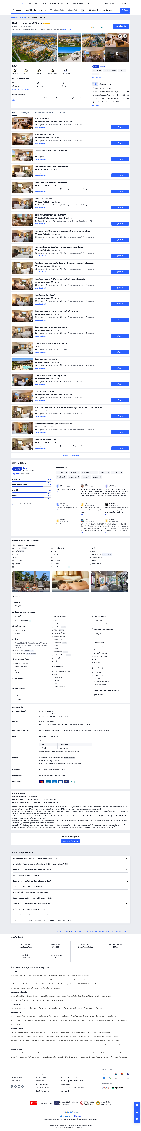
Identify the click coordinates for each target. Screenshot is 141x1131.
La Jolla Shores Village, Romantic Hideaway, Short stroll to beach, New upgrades (46, 984)
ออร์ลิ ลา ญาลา (15, 984)
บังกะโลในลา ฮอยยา (16, 1008)
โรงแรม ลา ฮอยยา (104, 931)
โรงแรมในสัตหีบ (65, 1020)
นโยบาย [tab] (62, 113)
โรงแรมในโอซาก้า (73, 1053)
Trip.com (59, 931)
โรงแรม (66, 931)
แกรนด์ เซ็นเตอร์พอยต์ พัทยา (19, 1032)
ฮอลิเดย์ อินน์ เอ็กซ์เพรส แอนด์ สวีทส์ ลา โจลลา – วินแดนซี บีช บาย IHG (31, 980)
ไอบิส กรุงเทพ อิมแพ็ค (52, 1036)
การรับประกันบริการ (16, 1077)
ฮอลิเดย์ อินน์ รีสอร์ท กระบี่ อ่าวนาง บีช (22, 1045)
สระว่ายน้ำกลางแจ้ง (59, 548)
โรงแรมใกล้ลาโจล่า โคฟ (74, 996)
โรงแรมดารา (123, 1045)
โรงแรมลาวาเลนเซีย (64, 976)
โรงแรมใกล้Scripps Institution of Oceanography (96, 996)
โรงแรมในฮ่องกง (16, 1053)
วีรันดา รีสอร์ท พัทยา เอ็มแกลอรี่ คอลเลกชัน (43, 1041)
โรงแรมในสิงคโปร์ (25, 1057)
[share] (137, 1112)
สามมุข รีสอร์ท (98, 1045)
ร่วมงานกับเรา (40, 1081)
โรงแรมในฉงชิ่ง (36, 1057)
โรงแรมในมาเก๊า (85, 1057)
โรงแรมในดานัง (107, 1053)
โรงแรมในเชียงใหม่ (16, 1024)
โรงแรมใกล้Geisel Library (18, 996)
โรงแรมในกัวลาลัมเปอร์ (49, 1057)
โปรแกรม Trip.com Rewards (69, 1077)
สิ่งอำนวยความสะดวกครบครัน (21, 89)
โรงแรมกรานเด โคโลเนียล (18, 976)
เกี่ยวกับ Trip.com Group (43, 1091)
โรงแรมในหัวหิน (109, 1020)
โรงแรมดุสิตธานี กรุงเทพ (87, 1041)
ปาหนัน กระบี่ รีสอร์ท (113, 1041)
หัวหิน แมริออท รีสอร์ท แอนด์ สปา (60, 1032)
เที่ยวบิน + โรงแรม (41, 3)
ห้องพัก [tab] (14, 113)
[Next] (128, 581)
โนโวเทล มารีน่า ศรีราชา (111, 1045)
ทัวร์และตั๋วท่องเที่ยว (56, 3)
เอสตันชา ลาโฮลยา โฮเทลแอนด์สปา (96, 980)
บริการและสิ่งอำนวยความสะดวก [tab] (45, 113)
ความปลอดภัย (65, 1091)
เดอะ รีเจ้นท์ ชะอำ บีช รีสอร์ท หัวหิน (68, 1041)
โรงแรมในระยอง (64, 1016)
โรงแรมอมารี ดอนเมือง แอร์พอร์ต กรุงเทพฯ (69, 1045)
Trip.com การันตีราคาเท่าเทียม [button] (102, 28)
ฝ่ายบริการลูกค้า (15, 1074)
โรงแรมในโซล (14, 1057)
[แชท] (137, 1119)
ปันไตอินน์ (57, 988)
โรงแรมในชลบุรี (100, 1016)
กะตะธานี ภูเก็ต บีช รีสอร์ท (68, 1036)
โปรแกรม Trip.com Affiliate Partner (72, 1081)
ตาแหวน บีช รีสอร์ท (38, 1036)
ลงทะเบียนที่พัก (65, 1084)
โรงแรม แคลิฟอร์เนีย (91, 931)
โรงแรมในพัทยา (99, 1020)
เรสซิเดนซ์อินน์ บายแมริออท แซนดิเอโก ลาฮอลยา (25, 988)
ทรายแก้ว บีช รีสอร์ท (112, 1036)
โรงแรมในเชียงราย (53, 1020)
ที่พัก (21, 3)
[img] (34, 47)
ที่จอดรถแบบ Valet (20, 654)
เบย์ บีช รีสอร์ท (88, 1045)
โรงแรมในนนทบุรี (16, 1016)
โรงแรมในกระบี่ (75, 1020)
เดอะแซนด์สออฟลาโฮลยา (34, 976)
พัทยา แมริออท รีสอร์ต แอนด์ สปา (82, 1032)
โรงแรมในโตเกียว (27, 1053)
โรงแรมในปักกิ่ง (118, 1053)
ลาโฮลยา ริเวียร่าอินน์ (79, 980)
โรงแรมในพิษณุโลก (40, 1020)
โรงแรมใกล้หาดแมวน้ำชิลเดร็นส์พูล (21, 1000)
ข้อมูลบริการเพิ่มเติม (16, 1081)
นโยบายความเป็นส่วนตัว (43, 1087)
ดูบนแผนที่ (95, 105)
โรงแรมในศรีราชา (112, 1016)
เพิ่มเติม (14, 100)
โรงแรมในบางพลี (61, 1053)
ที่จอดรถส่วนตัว (96, 554)
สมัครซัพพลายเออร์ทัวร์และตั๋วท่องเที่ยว (72, 1087)
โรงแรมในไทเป (97, 1053)
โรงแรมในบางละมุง (87, 1020)
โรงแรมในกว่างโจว (49, 1053)
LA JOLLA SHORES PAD (81, 984)
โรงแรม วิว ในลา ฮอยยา (30, 1008)
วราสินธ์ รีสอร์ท (100, 1041)
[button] (89, 3)
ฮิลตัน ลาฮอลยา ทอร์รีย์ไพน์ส (27, 23)
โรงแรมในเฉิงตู (38, 1053)
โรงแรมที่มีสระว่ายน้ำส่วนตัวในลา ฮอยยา (50, 1008)
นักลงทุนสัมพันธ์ (66, 1074)
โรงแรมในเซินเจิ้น (97, 1057)
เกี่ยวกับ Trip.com (41, 1074)
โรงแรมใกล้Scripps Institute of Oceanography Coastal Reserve (46, 996)
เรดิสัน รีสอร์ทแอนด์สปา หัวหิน (102, 1032)
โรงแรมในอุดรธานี (76, 1016)
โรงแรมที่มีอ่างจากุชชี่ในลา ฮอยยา (94, 1008)
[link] (109, 3)
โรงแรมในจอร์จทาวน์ (121, 1057)
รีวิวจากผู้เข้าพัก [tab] (26, 113)
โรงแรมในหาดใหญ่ (16, 1020)
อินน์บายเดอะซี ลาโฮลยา (50, 976)
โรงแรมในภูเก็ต (53, 1016)
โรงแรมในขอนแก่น (42, 1016)
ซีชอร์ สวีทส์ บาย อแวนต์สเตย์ (99, 984)
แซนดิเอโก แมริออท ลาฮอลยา (62, 980)
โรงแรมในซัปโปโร (63, 1057)
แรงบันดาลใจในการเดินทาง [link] (76, 3)
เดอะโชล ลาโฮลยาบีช (47, 988)
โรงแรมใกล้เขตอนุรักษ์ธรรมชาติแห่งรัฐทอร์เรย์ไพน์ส (48, 1000)
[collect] (137, 1105)
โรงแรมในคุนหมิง (74, 1057)
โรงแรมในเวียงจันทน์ (86, 1053)
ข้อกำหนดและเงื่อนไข (42, 1084)
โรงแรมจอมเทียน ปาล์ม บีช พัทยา (39, 1032)
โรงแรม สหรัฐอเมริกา (76, 931)
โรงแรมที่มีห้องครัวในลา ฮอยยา (73, 1008)
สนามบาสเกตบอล (97, 557)
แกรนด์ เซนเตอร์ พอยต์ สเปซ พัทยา (21, 1036)
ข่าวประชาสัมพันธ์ (41, 1077)
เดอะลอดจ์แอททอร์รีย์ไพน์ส (116, 980)
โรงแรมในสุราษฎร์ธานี (28, 1016)
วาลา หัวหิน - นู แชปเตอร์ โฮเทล (20, 1041)
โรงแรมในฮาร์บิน (108, 1057)
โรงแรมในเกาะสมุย (121, 1020)
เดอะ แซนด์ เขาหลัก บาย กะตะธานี (44, 1045)
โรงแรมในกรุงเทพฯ (89, 1016)
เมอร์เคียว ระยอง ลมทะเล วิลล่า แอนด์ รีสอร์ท (91, 1036)
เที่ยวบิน (28, 3)
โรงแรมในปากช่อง (28, 1020)
